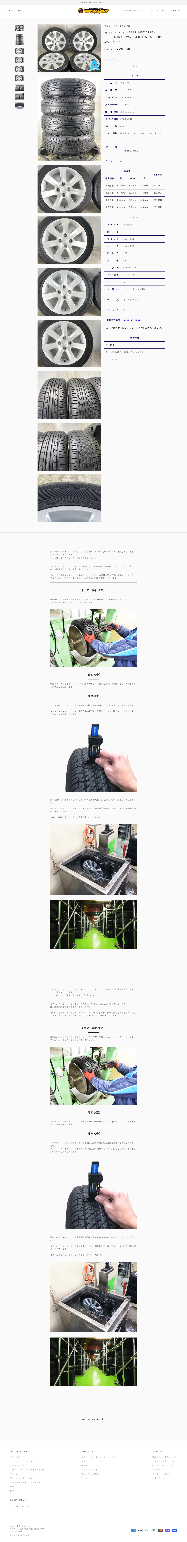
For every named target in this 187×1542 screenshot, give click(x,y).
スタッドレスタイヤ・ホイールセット (27, 1470)
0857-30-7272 (16, 1532)
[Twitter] (116, 359)
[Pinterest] (119, 359)
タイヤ (21, 10)
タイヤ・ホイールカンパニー (21, 1526)
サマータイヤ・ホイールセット (24, 1461)
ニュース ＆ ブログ (90, 1474)
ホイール (14, 1474)
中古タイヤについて (90, 1465)
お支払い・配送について (163, 1461)
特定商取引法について (162, 1465)
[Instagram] (23, 1506)
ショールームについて (91, 1461)
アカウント (154, 11)
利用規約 (156, 1470)
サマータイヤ (16, 1457)
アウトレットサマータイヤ (22, 1478)
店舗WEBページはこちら (134, 11)
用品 (12, 1486)
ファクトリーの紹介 (90, 1470)
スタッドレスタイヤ (19, 1465)
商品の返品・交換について (164, 1457)
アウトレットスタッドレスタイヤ (25, 1482)
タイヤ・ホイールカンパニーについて (98, 1457)
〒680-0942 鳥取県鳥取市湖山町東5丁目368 (27, 1529)
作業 (12, 1491)
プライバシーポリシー (162, 1474)
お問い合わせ (158, 1478)
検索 (164, 11)
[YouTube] (29, 1506)
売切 (135, 66)
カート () (175, 10)
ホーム (9, 10)
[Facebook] (112, 359)
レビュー (85, 1478)
